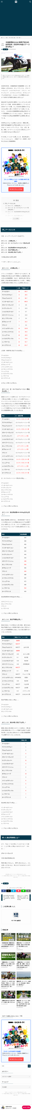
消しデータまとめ (10, 203)
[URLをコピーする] (28, 891)
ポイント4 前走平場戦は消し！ (16, 215)
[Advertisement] (16, 20)
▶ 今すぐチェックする (16, 189)
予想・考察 (5, 49)
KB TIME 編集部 (16, 920)
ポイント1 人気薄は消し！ (15, 205)
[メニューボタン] (2, 2)
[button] (3, 891)
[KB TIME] (16, 2)
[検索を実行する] (29, 1066)
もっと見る (16, 218)
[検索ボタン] (30, 2)
